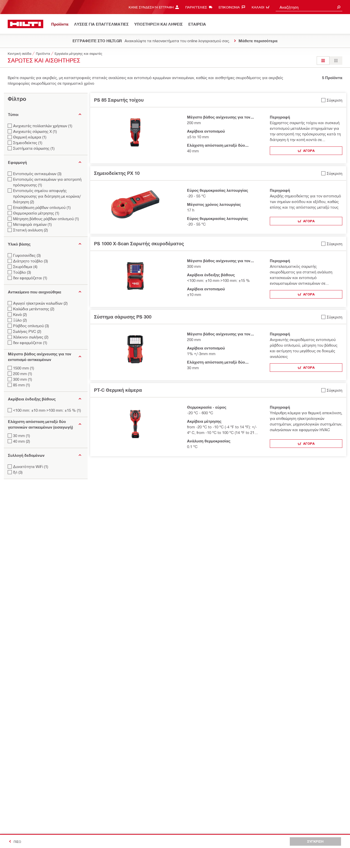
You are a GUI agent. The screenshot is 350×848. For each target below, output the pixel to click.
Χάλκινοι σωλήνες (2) (30, 337)
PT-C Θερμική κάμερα (118, 390)
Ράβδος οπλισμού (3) (31, 325)
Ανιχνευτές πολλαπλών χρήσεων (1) (42, 125)
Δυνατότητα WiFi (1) (30, 466)
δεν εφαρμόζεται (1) (30, 277)
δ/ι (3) (18, 472)
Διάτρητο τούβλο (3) (30, 261)
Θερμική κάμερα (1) (29, 137)
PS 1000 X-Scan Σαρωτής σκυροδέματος (139, 243)
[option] (323, 60)
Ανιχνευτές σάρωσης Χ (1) (35, 131)
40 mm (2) (21, 441)
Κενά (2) (20, 314)
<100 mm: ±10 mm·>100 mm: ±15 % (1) (47, 410)
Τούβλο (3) (22, 272)
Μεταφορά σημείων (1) (32, 224)
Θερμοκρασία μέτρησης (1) (36, 213)
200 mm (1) (22, 373)
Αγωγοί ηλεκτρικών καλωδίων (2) (40, 303)
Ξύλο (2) (20, 320)
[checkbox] (331, 100)
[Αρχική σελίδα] (25, 24)
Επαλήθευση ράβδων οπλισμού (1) (42, 207)
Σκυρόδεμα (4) (25, 266)
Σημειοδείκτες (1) (27, 142)
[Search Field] (338, 7)
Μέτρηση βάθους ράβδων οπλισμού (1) (46, 218)
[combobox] (309, 7)
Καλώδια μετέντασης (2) (33, 308)
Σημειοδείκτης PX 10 (117, 173)
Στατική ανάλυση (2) (30, 230)
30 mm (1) (21, 435)
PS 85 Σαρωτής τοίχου (119, 100)
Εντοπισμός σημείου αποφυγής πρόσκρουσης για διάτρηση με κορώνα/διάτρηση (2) (47, 196)
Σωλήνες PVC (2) (27, 331)
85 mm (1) (21, 385)
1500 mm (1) (23, 368)
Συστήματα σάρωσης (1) (34, 148)
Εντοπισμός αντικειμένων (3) (37, 173)
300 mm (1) (22, 379)
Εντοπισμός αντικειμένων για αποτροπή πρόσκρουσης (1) (47, 182)
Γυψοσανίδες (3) (27, 255)
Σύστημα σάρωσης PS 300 (122, 317)
